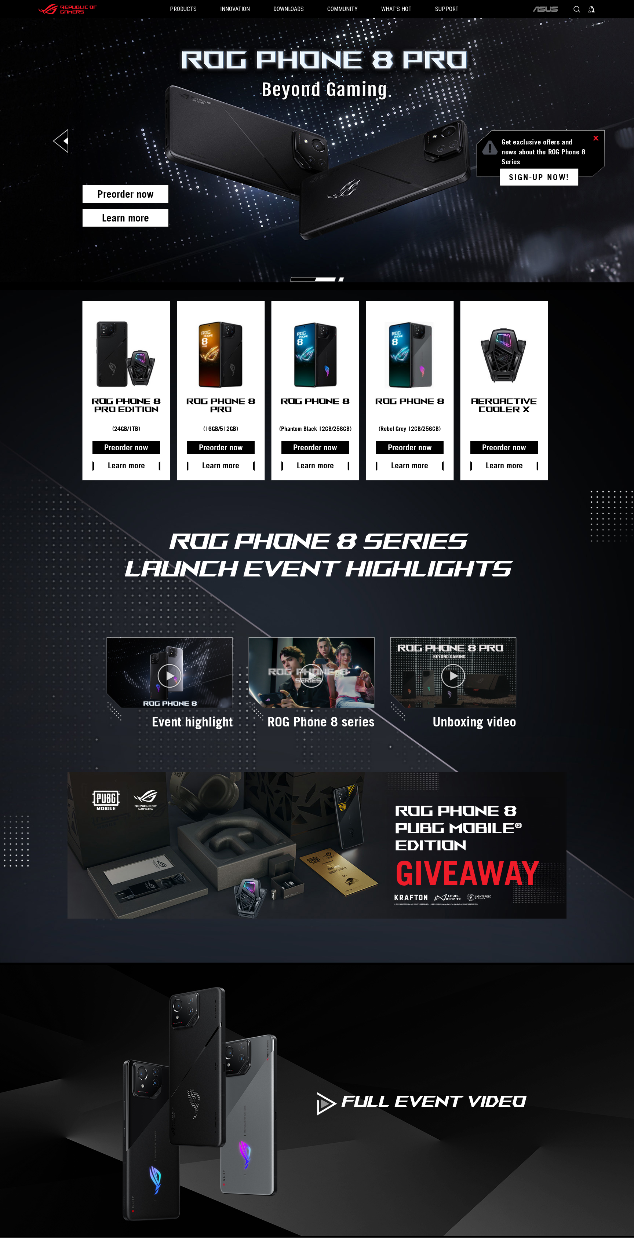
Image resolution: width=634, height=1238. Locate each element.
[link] (539, 177)
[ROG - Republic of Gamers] (67, 9)
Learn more (125, 218)
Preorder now (125, 194)
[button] (183, 9)
